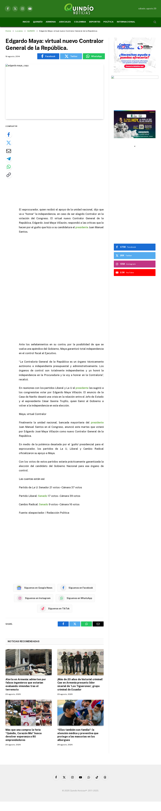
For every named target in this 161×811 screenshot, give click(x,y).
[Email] (9, 151)
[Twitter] (9, 143)
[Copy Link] (9, 175)
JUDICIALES (65, 22)
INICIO (26, 22)
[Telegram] (9, 159)
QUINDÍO (38, 22)
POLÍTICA (108, 22)
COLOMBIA (80, 22)
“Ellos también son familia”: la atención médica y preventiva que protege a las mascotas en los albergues (77, 735)
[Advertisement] (68, 164)
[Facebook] (9, 135)
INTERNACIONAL (126, 22)
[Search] (154, 22)
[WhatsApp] (9, 167)
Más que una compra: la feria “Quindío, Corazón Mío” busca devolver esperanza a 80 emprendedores (24, 735)
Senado (42, 495)
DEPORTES (94, 22)
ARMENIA (51, 22)
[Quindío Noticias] (80, 8)
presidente (81, 227)
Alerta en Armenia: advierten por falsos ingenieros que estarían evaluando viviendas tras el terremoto (26, 684)
